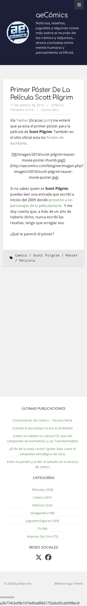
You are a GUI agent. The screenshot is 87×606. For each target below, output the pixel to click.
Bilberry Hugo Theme (69, 583)
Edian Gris (50, 110)
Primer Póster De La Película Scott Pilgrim (41, 93)
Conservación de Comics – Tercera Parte (42, 420)
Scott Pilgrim (46, 255)
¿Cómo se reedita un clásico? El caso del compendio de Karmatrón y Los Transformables (42, 438)
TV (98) (42, 528)
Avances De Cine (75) (42, 536)
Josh (47, 120)
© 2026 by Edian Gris (17, 583)
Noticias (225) (42, 505)
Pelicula (27, 260)
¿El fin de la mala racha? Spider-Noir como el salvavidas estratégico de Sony (42, 451)
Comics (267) (42, 497)
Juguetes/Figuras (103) (42, 521)
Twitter (22, 120)
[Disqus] (43, 334)
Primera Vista (22, 110)
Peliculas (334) (42, 489)
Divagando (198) (42, 513)
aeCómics (52, 15)
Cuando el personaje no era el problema (42, 428)
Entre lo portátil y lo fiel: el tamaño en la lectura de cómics (42, 464)
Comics (57, 105)
